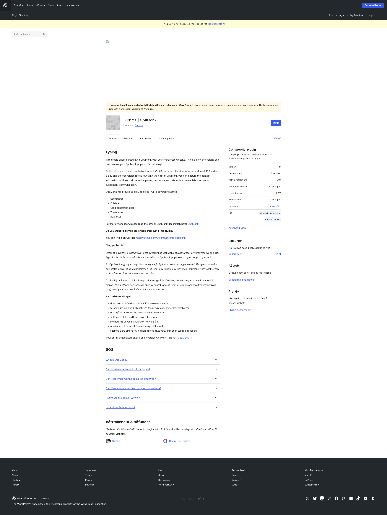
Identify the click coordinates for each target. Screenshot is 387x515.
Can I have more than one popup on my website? (133, 388)
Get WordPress (372, 5)
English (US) (275, 206)
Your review (235, 253)
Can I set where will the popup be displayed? (131, 378)
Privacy (16, 484)
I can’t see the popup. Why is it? (123, 398)
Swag (236, 484)
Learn (161, 470)
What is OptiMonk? (116, 359)
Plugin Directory (20, 15)
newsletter (275, 213)
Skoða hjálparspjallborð (241, 279)
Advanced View (237, 227)
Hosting (16, 480)
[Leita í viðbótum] (44, 34)
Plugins (88, 480)
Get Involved (238, 470)
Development (166, 138)
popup (277, 219)
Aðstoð (277, 138)
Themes (89, 475)
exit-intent (263, 213)
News (15, 475)
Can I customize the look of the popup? (128, 369)
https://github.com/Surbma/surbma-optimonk (161, 237)
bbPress (310, 480)
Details (113, 138)
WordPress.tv (166, 484)
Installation (146, 138)
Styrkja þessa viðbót (240, 309)
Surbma (139, 125)
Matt (308, 475)
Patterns (89, 484)
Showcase (90, 470)
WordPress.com (314, 470)
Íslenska (45, 498)
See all (277, 253)
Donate (237, 480)
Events (235, 475)
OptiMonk (195, 223)
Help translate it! (216, 24)
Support (162, 475)
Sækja (276, 122)
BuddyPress (312, 484)
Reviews (128, 138)
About (15, 470)
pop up (268, 219)
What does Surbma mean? (120, 407)
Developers (164, 480)
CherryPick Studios (179, 441)
